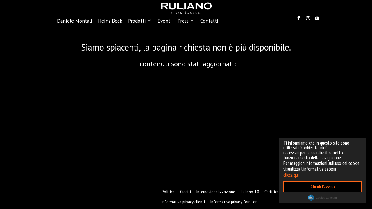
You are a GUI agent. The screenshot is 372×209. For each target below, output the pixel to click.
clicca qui (291, 175)
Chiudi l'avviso (323, 186)
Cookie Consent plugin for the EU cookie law (322, 197)
